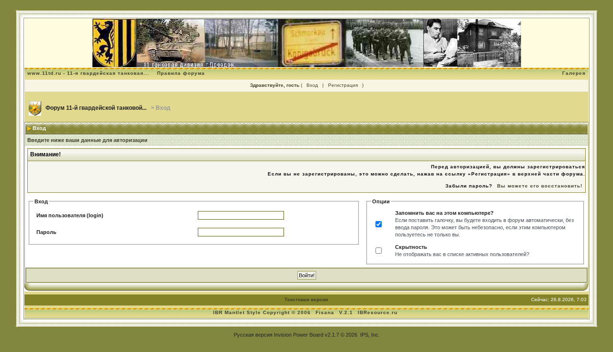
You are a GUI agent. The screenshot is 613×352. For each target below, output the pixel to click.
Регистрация (343, 85)
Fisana (326, 312)
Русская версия (253, 335)
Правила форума (181, 73)
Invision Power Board (298, 335)
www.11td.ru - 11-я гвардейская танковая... (88, 73)
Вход (312, 85)
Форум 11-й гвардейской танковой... (96, 108)
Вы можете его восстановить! (539, 185)
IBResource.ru (377, 312)
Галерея (574, 73)
